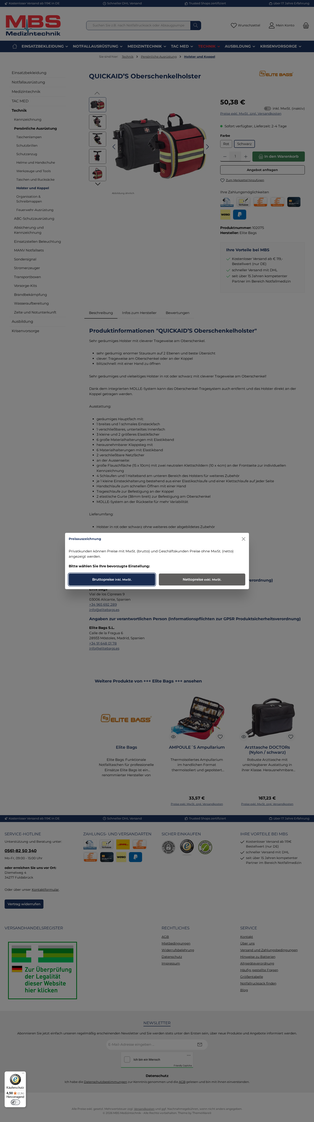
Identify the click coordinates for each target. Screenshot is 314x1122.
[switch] (15, 1102)
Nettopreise (202, 579)
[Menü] (23, 1074)
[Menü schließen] (243, 538)
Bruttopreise (112, 579)
